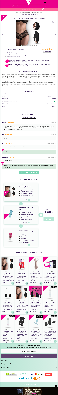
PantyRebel (35, 17)
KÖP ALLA (49, 219)
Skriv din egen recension (29, 172)
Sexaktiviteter (28, 12)
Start (17, 12)
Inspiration (21, 12)
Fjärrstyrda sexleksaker (37, 12)
